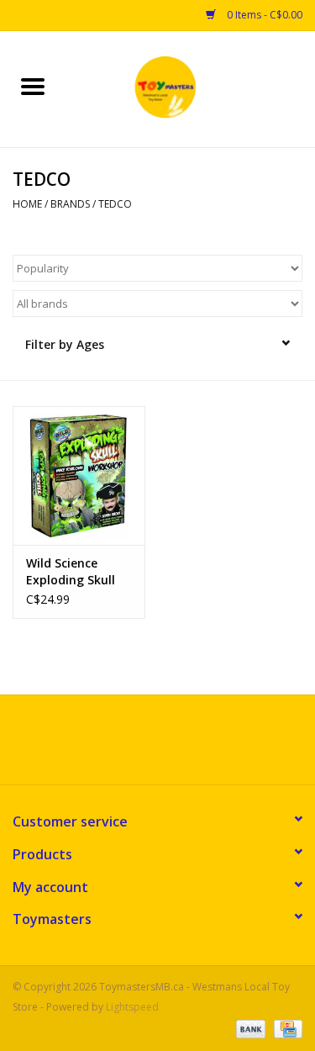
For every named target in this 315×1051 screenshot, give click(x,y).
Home (27, 204)
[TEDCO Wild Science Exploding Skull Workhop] (79, 475)
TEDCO (115, 204)
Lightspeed (132, 1007)
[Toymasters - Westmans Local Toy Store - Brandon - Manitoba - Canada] (190, 88)
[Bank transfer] (249, 1028)
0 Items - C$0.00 (263, 15)
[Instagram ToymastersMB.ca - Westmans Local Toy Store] (173, 745)
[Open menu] (33, 86)
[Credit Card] (285, 1028)
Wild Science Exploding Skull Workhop (70, 572)
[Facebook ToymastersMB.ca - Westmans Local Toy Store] (142, 745)
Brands (70, 204)
